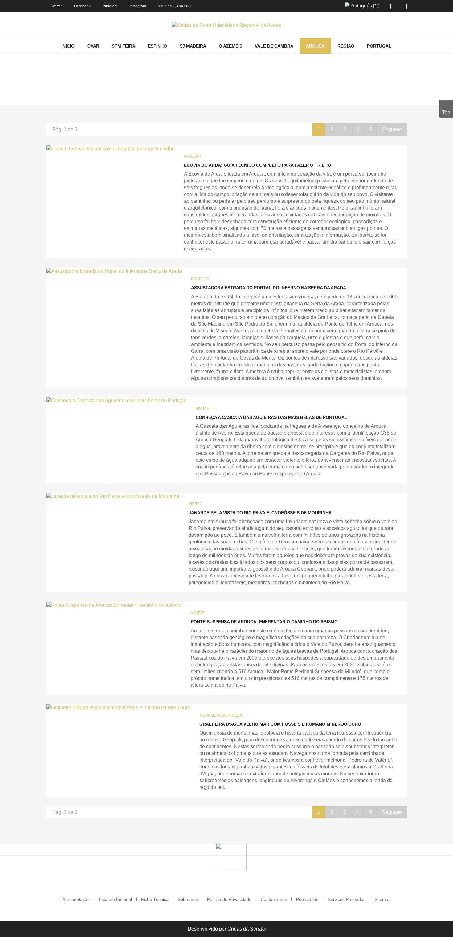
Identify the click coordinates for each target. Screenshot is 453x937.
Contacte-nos (274, 899)
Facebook (82, 6)
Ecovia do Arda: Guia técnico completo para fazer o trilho (257, 165)
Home (142, 96)
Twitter (56, 6)
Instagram (137, 6)
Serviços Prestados (346, 899)
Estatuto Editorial (115, 899)
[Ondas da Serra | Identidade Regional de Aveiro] (226, 25)
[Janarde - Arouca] (112, 496)
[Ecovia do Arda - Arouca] (110, 148)
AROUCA (163, 96)
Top (446, 112)
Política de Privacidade (229, 899)
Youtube (165, 6)
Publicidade (307, 899)
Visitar (203, 408)
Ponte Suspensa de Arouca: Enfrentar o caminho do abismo (264, 621)
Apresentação (76, 899)
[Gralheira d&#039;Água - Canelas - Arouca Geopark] (118, 707)
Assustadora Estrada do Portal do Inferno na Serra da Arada (268, 287)
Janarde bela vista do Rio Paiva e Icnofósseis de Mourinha (260, 512)
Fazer (184, 96)
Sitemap (383, 899)
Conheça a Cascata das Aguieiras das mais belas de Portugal (271, 417)
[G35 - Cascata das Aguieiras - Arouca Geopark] (116, 400)
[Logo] (231, 856)
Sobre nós (188, 899)
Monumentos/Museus (221, 715)
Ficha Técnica (155, 899)
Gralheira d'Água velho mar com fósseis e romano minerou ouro (280, 724)
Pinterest (110, 6)
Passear (192, 156)
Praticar (200, 279)
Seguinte (392, 129)
